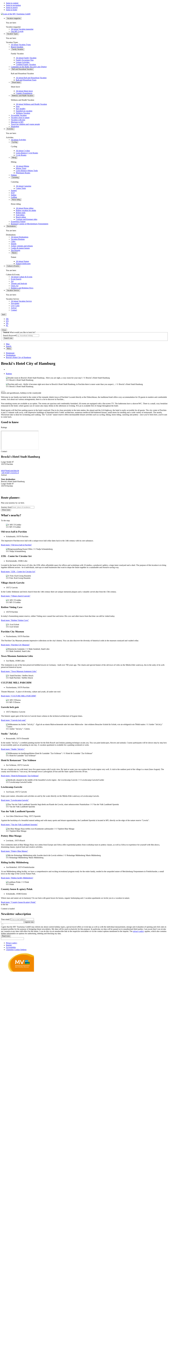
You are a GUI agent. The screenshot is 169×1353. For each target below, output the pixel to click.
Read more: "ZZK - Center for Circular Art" (18, 572)
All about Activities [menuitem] (18, 140)
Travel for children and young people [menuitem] (25, 124)
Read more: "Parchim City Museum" (15, 645)
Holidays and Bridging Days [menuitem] (22, 288)
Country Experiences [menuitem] (24, 93)
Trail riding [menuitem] (20, 215)
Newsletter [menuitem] (15, 303)
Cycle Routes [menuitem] (21, 155)
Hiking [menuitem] (14, 158)
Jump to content (12, 3)
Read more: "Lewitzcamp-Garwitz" (15, 800)
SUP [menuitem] (13, 193)
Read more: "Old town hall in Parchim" (16, 545)
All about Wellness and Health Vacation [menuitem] (31, 104)
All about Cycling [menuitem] (23, 151)
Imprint (9, 945)
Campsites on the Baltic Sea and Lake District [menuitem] (29, 67)
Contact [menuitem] (14, 310)
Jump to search (12, 7)
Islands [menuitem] (13, 244)
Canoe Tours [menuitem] (21, 188)
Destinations (11, 355)
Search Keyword (9, 335)
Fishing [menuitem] (14, 175)
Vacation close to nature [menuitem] (20, 117)
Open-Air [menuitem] (14, 286)
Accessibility (11, 947)
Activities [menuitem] (10, 129)
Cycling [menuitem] (14, 142)
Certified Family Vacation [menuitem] (26, 64)
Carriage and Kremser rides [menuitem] (26, 219)
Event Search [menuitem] (16, 279)
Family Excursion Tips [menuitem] (25, 60)
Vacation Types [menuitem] (12, 34)
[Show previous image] (2, 391)
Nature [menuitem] (14, 253)
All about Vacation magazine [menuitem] (22, 29)
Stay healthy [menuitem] (20, 109)
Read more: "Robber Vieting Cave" (15, 620)
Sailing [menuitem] (13, 195)
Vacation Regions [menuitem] (18, 239)
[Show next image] (4, 391)
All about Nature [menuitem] (22, 261)
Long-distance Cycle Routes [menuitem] (27, 153)
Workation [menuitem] (15, 126)
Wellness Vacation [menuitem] (23, 113)
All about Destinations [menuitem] (19, 237)
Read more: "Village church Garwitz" (15, 596)
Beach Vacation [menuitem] (17, 47)
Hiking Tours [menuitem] (21, 168)
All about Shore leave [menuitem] (24, 91)
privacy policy (138, 931)
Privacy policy (11, 943)
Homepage (10, 353)
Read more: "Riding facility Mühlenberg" (17, 878)
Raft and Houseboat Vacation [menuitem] (22, 69)
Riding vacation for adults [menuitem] (26, 210)
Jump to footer (11, 10)
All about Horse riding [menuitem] (24, 208)
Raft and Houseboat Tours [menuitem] (26, 80)
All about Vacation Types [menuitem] (21, 45)
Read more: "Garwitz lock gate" (13, 720)
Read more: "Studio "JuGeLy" (13, 749)
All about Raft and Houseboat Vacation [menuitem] (31, 78)
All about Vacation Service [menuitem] (21, 301)
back (3, 314)
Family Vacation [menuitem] (17, 49)
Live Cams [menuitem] (15, 306)
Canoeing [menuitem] (15, 177)
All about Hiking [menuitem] (22, 166)
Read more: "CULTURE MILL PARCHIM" (18, 696)
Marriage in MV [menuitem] (17, 122)
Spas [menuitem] (18, 106)
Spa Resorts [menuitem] (15, 250)
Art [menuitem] (12, 281)
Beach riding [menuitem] (21, 217)
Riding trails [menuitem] (20, 213)
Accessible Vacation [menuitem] (19, 115)
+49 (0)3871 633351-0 (10, 473)
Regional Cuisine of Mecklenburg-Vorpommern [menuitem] (29, 224)
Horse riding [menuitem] (16, 200)
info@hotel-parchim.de (10, 471)
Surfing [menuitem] (14, 190)
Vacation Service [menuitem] (13, 290)
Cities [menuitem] (13, 241)
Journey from (6, 507)
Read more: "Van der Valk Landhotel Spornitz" (19, 825)
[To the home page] (15, 14)
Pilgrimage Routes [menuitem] (23, 173)
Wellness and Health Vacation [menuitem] (22, 96)
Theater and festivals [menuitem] (19, 283)
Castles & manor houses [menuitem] (20, 248)
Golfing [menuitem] (14, 197)
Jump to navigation (13, 5)
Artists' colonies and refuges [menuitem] (22, 246)
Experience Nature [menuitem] (18, 221)
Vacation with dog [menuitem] (18, 120)
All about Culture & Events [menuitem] (21, 277)
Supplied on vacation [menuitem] (24, 111)
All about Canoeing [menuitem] (23, 186)
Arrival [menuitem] (13, 308)
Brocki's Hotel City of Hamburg (18, 357)
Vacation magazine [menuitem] (14, 18)
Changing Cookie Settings (16, 950)
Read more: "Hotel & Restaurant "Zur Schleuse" (20, 776)
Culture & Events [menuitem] (13, 266)
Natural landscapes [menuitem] (23, 264)
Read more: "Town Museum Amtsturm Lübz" (19, 671)
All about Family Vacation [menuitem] (26, 58)
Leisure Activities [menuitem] (22, 62)
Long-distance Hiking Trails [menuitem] (27, 171)
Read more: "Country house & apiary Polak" (18, 902)
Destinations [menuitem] (11, 226)
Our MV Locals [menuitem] (17, 31)
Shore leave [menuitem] (16, 82)
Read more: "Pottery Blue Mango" (14, 851)
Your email (6, 919)
